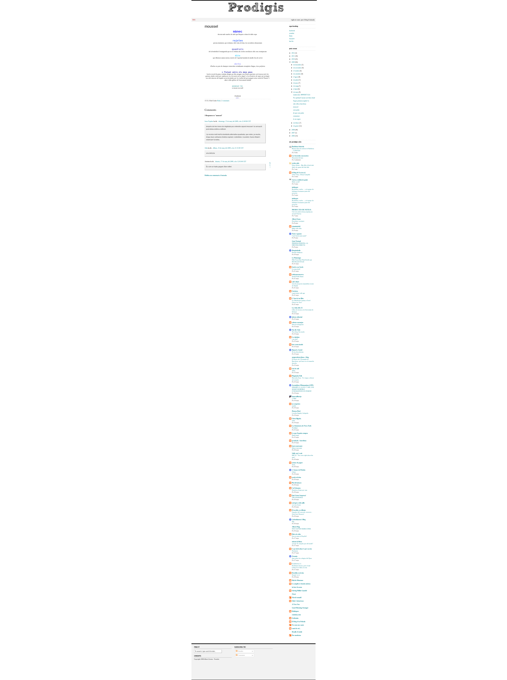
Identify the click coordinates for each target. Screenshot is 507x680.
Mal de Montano (297, 580)
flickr (290, 36)
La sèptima (295, 337)
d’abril (295, 89)
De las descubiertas (297, 352)
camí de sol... (296, 628)
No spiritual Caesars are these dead (304, 98)
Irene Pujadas (209, 121)
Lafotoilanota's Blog (299, 519)
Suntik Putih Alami (297, 276)
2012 (293, 53)
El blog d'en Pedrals (298, 622)
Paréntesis (295, 551)
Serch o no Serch (297, 267)
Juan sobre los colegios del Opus (302, 558)
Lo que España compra (300, 433)
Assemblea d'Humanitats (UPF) (302, 385)
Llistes (294, 472)
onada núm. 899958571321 (301, 95)
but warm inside (297, 344)
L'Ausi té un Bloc (298, 298)
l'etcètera (295, 291)
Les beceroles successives (300, 156)
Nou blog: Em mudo (298, 332)
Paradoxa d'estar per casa (299, 490)
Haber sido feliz (297, 228)
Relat (218, 101)
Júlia (206, 148)
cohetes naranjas (297, 322)
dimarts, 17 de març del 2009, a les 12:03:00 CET (230, 161)
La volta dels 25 (297, 308)
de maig (296, 86)
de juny (295, 83)
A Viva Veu (296, 604)
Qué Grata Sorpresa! (299, 495)
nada (293, 420)
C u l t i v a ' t (296, 564)
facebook (292, 31)
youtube (291, 33)
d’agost (295, 77)
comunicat (296, 116)
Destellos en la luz (298, 573)
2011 (293, 56)
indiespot (295, 187)
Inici (270, 165)
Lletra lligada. (296, 418)
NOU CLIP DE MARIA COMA (301, 529)
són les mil (295, 369)
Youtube (216, 659)
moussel (211, 26)
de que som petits (298, 113)
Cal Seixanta (296, 488)
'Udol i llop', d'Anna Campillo (301, 174)
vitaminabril (296, 226)
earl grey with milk (298, 503)
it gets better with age (298, 293)
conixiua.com (296, 615)
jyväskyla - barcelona (299, 441)
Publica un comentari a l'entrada (216, 175)
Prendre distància (297, 252)
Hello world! (296, 182)
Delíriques (295, 611)
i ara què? (295, 339)
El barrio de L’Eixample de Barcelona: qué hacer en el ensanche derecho (303, 361)
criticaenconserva (298, 274)
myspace (292, 39)
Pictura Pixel (296, 411)
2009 (293, 62)
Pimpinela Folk (297, 376)
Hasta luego (295, 435)
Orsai (294, 594)
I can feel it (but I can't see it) (302, 549)
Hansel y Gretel (297, 350)
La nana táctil (296, 269)
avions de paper (297, 463)
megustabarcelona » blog (300, 357)
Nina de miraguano (298, 324)
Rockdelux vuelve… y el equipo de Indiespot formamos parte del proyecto (303, 191)
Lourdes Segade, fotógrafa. (300, 413)
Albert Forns (296, 219)
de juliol (296, 80)
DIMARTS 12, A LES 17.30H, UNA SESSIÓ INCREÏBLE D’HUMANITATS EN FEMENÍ (303, 389)
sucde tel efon (296, 477)
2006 (293, 136)
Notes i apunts (297, 234)
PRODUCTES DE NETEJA (301, 210)
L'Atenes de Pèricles (298, 470)
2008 (293, 130)
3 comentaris (225, 101)
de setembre (297, 74)
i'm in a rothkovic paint (300, 180)
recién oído (295, 163)
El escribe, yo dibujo (299, 510)
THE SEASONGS (297, 497)
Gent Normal (296, 241)
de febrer (296, 123)
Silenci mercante (297, 448)
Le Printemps (296, 258)
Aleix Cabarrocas (298, 601)
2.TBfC (294, 398)
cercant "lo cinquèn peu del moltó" (302, 543)
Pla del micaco (296, 483)
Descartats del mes (297, 158)
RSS (194, 20)
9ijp (293, 521)
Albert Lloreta (208, 659)
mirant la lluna (297, 542)
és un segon (297, 119)
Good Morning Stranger (300, 608)
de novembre (297, 68)
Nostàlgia (295, 428)
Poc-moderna (296, 635)
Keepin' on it (296, 575)
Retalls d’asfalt (297, 632)
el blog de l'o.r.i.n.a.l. (299, 173)
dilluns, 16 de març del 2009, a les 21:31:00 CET (228, 148)
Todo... (294, 464)
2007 (293, 133)
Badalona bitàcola (298, 146)
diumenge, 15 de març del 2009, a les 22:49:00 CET (235, 121)
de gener (296, 126)
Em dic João (296, 330)
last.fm (291, 41)
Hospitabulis (296, 250)
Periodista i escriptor (298, 221)
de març (296, 92)
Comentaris (241, 655)
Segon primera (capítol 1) (301, 101)
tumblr (294, 406)
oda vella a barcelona (299, 104)
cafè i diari (295, 282)
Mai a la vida (296, 534)
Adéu (293, 370)
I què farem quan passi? (299, 236)
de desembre (297, 65)
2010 (293, 59)
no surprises (296, 404)
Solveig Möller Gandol (299, 591)
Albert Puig (296, 527)
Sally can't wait (297, 453)
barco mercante (297, 446)
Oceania (294, 556)
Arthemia (295, 618)
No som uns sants (298, 625)
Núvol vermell (296, 597)
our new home (296, 505)
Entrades (240, 651)
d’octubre (296, 71)
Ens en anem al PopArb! (299, 536)
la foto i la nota (297, 587)
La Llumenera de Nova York (301, 426)
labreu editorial (297, 317)
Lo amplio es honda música (301, 584)
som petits (296, 110)
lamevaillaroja (296, 396)
